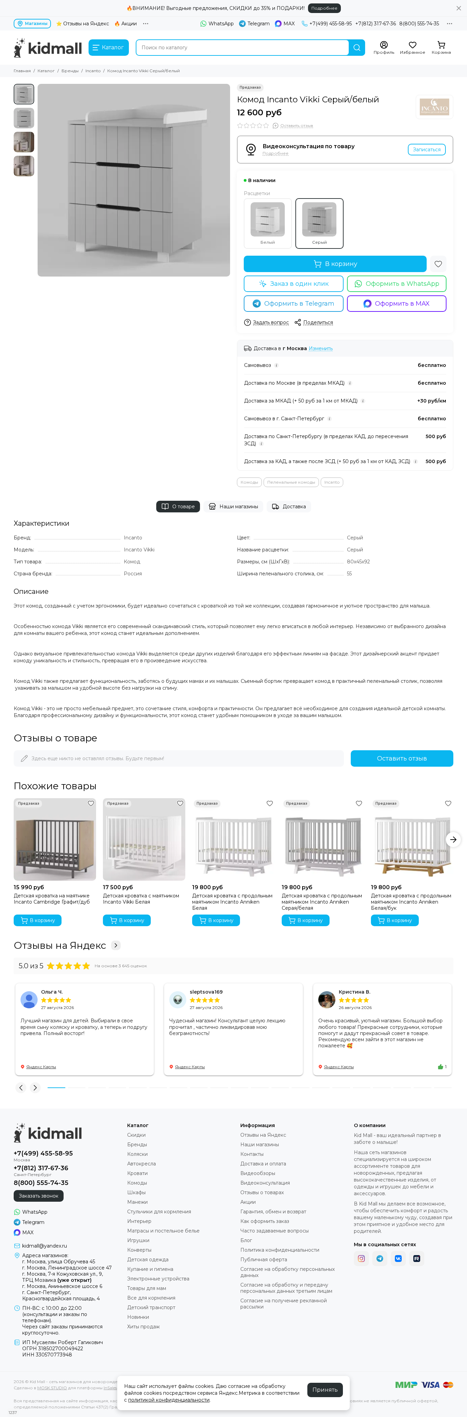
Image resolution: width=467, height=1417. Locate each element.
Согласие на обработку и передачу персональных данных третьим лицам (286, 1288)
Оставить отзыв (402, 758)
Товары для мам (146, 1288)
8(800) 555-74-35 (419, 24)
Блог (246, 1240)
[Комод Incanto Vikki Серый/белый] (134, 180)
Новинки (138, 1317)
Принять (325, 1390)
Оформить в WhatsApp (402, 284)
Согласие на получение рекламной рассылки (283, 1304)
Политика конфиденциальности (279, 1250)
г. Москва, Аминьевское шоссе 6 (62, 1286)
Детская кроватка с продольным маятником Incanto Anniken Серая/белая (322, 902)
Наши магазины (238, 506)
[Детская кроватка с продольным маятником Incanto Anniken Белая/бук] (412, 839)
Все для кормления (151, 1298)
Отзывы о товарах (262, 1192)
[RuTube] (416, 1258)
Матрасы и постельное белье (163, 1231)
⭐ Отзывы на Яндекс (82, 24)
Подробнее (324, 8)
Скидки (136, 1135)
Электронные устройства (158, 1279)
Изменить (321, 348)
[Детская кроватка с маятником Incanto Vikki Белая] (144, 839)
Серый (319, 242)
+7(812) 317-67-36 (375, 24)
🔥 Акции (125, 24)
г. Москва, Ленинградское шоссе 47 (67, 1268)
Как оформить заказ (264, 1221)
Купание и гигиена (150, 1269)
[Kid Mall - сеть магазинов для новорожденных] (48, 47)
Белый (268, 242)
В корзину (341, 264)
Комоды (249, 482)
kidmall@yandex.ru (44, 1246)
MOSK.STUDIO (52, 1387)
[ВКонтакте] (398, 1258)
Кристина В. (354, 992)
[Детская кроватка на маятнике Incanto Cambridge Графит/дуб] (55, 839)
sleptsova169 (206, 992)
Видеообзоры (257, 1173)
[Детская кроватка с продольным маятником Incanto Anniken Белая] (233, 839)
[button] (41, 180)
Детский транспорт (151, 1307)
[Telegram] (379, 1258)
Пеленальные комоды (291, 482)
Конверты (139, 1250)
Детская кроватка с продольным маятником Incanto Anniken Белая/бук (411, 902)
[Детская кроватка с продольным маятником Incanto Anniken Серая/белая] (323, 839)
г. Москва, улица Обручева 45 (58, 1262)
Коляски (137, 1154)
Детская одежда (148, 1259)
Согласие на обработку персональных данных (287, 1272)
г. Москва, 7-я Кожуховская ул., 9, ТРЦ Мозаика (62, 1277)
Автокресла (141, 1164)
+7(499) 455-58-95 (330, 24)
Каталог (46, 70)
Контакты (252, 1154)
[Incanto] (434, 107)
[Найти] (357, 47)
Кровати (137, 1173)
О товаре (183, 506)
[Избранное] (438, 264)
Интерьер (139, 1221)
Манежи (137, 1202)
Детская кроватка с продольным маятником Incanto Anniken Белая (232, 902)
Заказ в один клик (299, 284)
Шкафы (136, 1192)
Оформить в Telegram (299, 303)
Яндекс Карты (41, 1066)
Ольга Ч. (52, 992)
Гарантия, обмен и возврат (273, 1212)
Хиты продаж (143, 1327)
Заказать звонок (38, 1196)
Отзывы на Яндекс (60, 945)
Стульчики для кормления (159, 1212)
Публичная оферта (263, 1259)
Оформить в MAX (402, 303)
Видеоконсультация (265, 1183)
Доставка (294, 506)
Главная (22, 70)
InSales (110, 1387)
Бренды (70, 70)
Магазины (36, 23)
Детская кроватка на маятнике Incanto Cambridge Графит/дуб (52, 899)
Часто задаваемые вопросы (274, 1231)
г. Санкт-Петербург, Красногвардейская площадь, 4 (61, 1295)
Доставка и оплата (263, 1164)
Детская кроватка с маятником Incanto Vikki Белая (141, 899)
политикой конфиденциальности (169, 1400)
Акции (248, 1202)
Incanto (93, 70)
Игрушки (138, 1240)
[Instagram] (361, 1258)
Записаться (427, 149)
